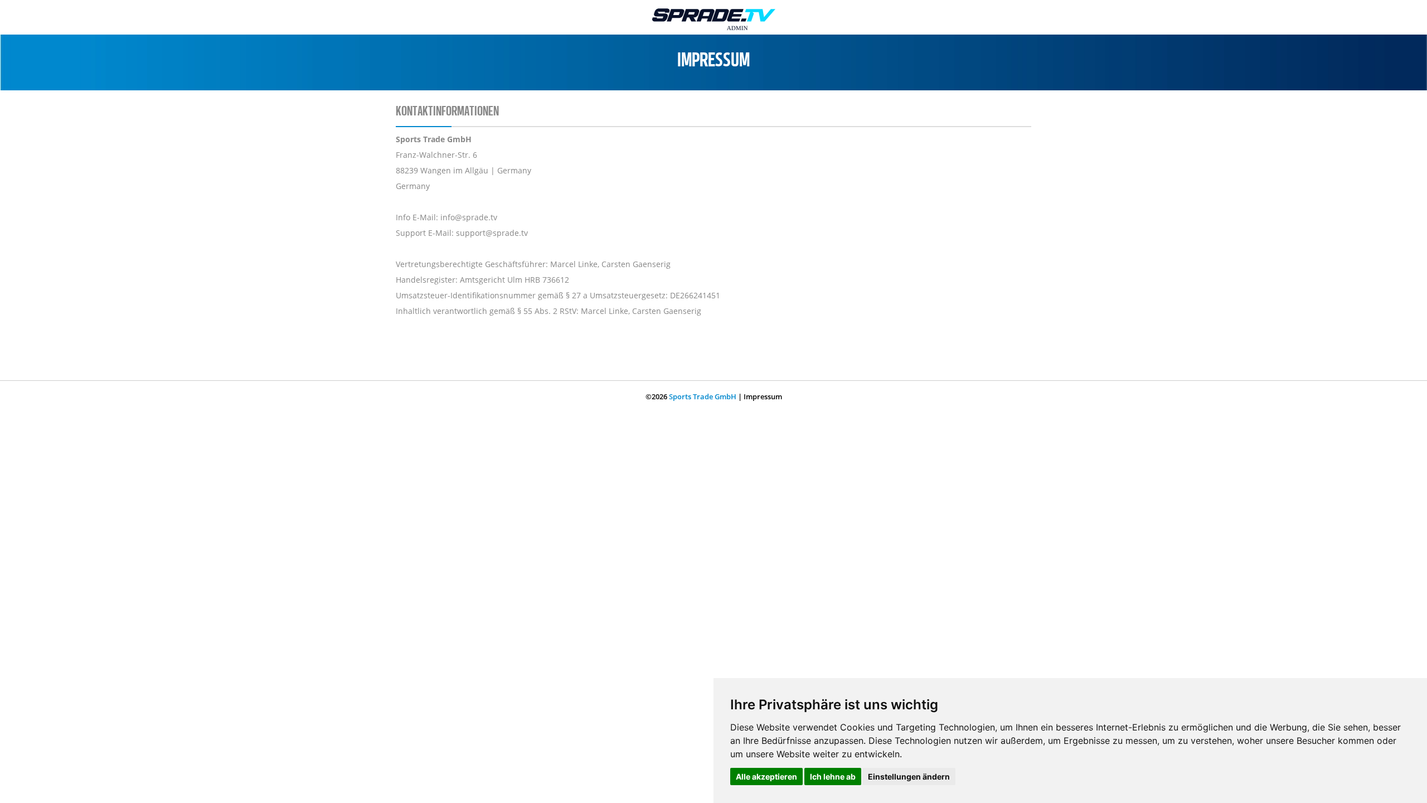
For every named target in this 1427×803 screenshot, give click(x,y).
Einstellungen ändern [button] (909, 776)
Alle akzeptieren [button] (766, 776)
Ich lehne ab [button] (833, 776)
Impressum (763, 396)
